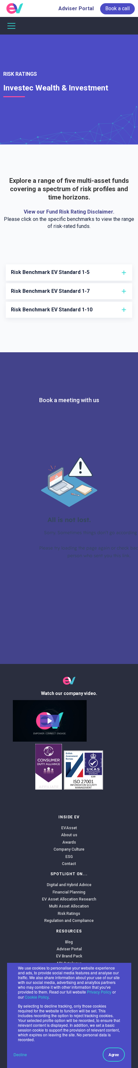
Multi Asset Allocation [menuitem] (69, 906)
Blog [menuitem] (69, 942)
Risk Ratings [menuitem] (20, 74)
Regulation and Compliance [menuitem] (69, 920)
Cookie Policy (36, 997)
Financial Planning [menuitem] (69, 892)
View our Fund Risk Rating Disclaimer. (69, 212)
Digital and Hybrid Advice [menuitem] (69, 885)
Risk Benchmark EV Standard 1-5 (50, 272)
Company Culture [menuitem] (69, 849)
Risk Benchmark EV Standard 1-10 (51, 310)
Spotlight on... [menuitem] (69, 874)
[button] (49, 721)
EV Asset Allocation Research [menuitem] (69, 899)
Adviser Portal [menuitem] (76, 8)
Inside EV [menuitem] (69, 817)
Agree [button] (113, 1054)
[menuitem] (117, 8)
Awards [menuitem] (69, 842)
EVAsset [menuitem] (69, 828)
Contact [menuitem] (69, 863)
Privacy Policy (99, 991)
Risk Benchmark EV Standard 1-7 (50, 291)
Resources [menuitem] (69, 931)
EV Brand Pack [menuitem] (69, 956)
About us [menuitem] (69, 835)
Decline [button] (20, 1054)
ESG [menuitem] (69, 856)
